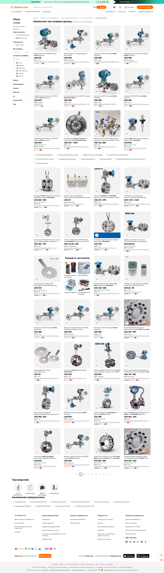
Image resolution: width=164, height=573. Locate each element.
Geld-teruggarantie (48, 523)
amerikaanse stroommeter (59, 502)
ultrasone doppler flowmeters (23, 506)
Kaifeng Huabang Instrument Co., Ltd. (105, 146)
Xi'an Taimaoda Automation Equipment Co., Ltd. (77, 62)
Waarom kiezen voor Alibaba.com (24, 519)
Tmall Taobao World (72, 564)
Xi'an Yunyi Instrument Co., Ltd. (73, 248)
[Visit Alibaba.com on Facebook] (126, 542)
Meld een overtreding (104, 539)
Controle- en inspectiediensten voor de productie (54, 534)
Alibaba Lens (19, 556)
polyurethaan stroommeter (122, 502)
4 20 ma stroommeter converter (45, 159)
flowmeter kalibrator (106, 159)
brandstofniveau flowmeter (43, 506)
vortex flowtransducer (42, 163)
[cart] (120, 7)
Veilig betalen (46, 519)
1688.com (62, 564)
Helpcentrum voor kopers (105, 519)
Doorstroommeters (87, 18)
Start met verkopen (131, 523)
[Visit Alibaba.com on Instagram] (138, 542)
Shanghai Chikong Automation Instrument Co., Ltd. (107, 204)
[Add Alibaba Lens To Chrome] (45, 556)
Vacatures (18, 532)
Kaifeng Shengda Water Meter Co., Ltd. (45, 248)
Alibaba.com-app (116, 556)
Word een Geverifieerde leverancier (136, 530)
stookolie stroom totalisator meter (85, 506)
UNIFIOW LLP (38, 104)
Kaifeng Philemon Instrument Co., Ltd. (105, 248)
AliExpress (55, 564)
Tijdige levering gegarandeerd (51, 526)
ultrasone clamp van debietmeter (81, 502)
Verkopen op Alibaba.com (132, 519)
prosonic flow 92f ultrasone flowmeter (118, 155)
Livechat (100, 523)
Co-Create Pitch (19, 523)
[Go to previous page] (77, 474)
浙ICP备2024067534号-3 (130, 570)
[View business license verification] (99, 570)
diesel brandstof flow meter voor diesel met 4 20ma (131, 159)
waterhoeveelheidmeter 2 (88, 159)
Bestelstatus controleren (132, 526)
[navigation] (21, 246)
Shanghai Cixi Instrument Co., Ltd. (74, 204)
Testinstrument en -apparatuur (49, 18)
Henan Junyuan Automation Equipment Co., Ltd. (107, 293)
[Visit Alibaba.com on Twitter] (134, 542)
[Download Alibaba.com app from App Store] (129, 556)
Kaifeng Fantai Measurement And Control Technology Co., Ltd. (47, 293)
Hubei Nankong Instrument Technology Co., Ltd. (137, 249)
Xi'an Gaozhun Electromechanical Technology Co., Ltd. (47, 148)
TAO (97, 564)
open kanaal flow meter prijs (38, 502)
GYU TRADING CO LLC (130, 62)
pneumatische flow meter (63, 506)
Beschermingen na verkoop (50, 530)
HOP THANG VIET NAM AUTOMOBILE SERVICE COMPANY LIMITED (107, 62)
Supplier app (89, 556)
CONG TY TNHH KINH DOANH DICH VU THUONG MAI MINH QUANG (77, 104)
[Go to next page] (107, 474)
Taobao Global (90, 564)
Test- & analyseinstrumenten (69, 18)
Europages (109, 564)
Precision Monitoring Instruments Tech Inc (46, 62)
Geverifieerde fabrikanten (77, 519)
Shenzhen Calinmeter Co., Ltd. (133, 292)
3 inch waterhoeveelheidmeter (44, 155)
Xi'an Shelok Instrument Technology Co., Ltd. (137, 204)
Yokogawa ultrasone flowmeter (67, 159)
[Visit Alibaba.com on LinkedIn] (130, 542)
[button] (94, 7)
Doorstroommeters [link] (101, 18)
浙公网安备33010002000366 (113, 570)
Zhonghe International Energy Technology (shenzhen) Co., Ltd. (137, 104)
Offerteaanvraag (75, 523)
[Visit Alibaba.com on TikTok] (145, 542)
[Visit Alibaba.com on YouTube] (142, 542)
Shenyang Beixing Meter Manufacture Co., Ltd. (77, 146)
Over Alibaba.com (20, 515)
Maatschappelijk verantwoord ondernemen (23, 527)
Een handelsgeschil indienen (106, 526)
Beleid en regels (47, 539)
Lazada (82, 564)
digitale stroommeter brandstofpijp (93, 155)
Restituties (101, 530)
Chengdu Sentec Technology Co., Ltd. (135, 148)
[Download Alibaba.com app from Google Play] (143, 556)
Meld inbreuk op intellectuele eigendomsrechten (106, 534)
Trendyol (102, 564)
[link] (161, 554)
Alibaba (35, 18)
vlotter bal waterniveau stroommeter (68, 155)
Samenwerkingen (130, 534)
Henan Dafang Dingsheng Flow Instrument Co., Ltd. (47, 205)
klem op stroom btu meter (102, 502)
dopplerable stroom (20, 502)
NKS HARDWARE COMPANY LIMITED (105, 104)
